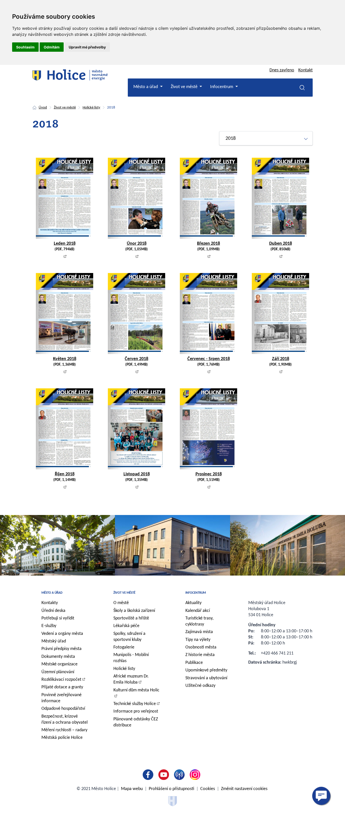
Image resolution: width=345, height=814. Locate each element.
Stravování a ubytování (206, 678)
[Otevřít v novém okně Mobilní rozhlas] (180, 774)
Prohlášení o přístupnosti (171, 788)
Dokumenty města (58, 656)
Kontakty (49, 603)
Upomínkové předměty (206, 670)
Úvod (43, 108)
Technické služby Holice (134, 703)
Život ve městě (65, 108)
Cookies (207, 788)
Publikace (194, 662)
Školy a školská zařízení (134, 610)
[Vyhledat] (302, 87)
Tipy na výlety (197, 639)
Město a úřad (51, 592)
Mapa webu (132, 788)
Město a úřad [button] (146, 87)
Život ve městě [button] (185, 87)
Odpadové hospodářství (63, 708)
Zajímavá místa (199, 632)
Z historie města (200, 655)
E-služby (48, 625)
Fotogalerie (123, 647)
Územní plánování (57, 672)
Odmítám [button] (52, 47)
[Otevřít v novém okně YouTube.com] (164, 774)
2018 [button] (231, 138)
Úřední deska (53, 610)
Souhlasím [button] (25, 47)
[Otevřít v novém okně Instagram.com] (196, 774)
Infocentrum (195, 592)
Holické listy (91, 108)
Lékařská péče (126, 625)
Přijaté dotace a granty (62, 687)
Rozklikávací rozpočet (61, 679)
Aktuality (193, 603)
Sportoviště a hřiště (131, 618)
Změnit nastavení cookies (244, 788)
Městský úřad (53, 641)
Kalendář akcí (197, 610)
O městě (121, 603)
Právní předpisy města (61, 648)
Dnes (281, 70)
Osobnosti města (200, 647)
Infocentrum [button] (222, 87)
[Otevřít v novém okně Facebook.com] (149, 774)
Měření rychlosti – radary (64, 730)
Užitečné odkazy (200, 685)
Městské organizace (59, 664)
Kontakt (305, 70)
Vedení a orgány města (62, 633)
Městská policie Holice (62, 737)
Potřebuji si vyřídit (57, 618)
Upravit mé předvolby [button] (87, 47)
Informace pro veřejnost (135, 711)
